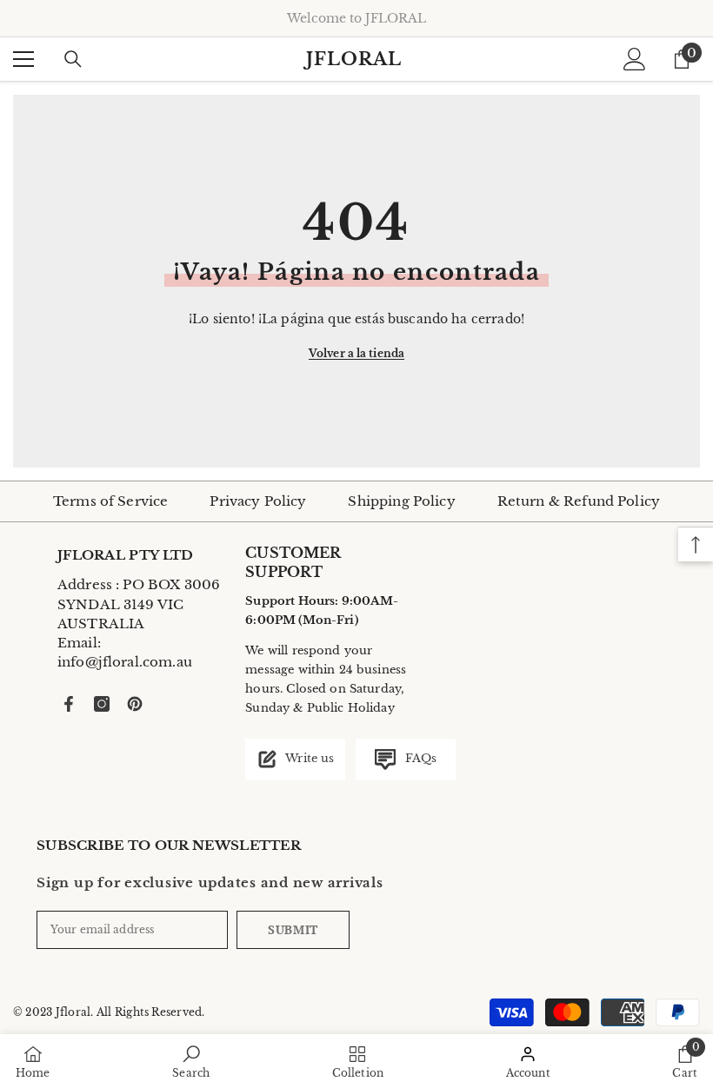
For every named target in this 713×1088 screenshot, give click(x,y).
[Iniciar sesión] (634, 59)
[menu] (23, 59)
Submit (293, 929)
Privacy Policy (258, 501)
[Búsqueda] (73, 59)
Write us (308, 758)
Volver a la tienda (356, 353)
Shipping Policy (401, 501)
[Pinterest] (134, 704)
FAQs (418, 758)
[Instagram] (101, 704)
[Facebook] (68, 704)
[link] (190, 1061)
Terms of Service (110, 501)
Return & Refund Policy (578, 501)
